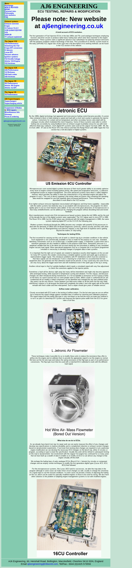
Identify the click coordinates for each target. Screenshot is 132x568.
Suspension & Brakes (13, 108)
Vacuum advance (11, 55)
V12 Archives (10, 63)
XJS (6, 32)
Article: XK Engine (12, 85)
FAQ (6, 17)
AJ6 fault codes (11, 74)
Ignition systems (11, 57)
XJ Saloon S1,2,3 (11, 28)
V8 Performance (11, 94)
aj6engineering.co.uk (72, 26)
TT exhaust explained (13, 37)
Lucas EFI (9, 52)
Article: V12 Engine (12, 61)
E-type (7, 26)
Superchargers (10, 101)
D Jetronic (9, 50)
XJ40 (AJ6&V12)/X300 (13, 30)
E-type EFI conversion (13, 48)
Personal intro (10, 11)
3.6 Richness (10, 72)
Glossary (8, 114)
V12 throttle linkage (12, 59)
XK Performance (11, 83)
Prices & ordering (12, 117)
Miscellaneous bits (12, 112)
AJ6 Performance (11, 70)
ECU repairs (11, 110)
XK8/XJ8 (8, 35)
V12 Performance (11, 44)
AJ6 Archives (10, 77)
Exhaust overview (12, 24)
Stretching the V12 (12, 46)
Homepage (9, 5)
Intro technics (10, 15)
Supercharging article (13, 103)
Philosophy (9, 13)
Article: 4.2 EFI (10, 88)
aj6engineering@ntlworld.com (14, 121)
